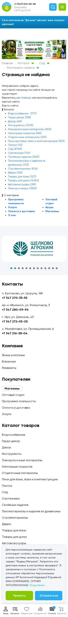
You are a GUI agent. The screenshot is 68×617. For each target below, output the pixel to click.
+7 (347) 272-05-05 (25, 4)
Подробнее (37, 585)
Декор (6, 447)
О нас (12, 215)
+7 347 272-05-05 (15, 321)
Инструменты (11, 454)
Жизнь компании (13, 355)
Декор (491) (15, 121)
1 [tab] (11, 268)
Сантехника (10, 498)
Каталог (24, 63)
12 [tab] (53, 268)
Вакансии (9, 361)
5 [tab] (26, 268)
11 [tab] (49, 268)
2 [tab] (15, 268)
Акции (49, 207)
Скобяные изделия (15, 505)
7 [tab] (34, 268)
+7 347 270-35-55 (14, 298)
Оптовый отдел (13, 395)
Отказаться (49, 595)
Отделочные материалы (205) (27, 137)
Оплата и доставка (21, 211)
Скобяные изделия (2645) (23, 156)
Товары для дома (14, 537)
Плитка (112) (15, 144)
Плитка (7, 485)
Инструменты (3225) (20, 125)
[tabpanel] (34, 248)
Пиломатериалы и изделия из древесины (31, 511)
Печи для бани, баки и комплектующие (30, 479)
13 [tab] (57, 268)
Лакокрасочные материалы (22, 460)
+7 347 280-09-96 (15, 309)
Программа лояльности (19, 401)
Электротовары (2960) (22, 188)
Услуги (12, 207)
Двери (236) (15, 172)
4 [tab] (23, 268)
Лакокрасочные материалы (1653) (29, 129)
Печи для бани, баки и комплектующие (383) (36, 140)
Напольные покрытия (17, 466)
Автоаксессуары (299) (22, 184)
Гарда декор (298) (19, 117)
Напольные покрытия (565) (25, 133)
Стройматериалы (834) (23, 168)
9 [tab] (41, 268)
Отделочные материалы (20, 473)
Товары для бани (14, 530)
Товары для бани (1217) (22, 176)
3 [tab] (19, 268)
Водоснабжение (13, 434)
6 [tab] (30, 268)
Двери (6, 524)
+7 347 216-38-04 (15, 333)
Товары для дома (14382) (23, 180)
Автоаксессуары (14, 543)
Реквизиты (9, 368)
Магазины (52, 211)
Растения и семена (21, 67)
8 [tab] (38, 268)
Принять (19, 595)
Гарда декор (11, 441)
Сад (42, 63)
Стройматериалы (15, 517)
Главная (7, 63)
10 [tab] (45, 268)
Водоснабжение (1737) (22, 113)
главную (25, 97)
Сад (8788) (15, 148)
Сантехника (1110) (19, 152)
